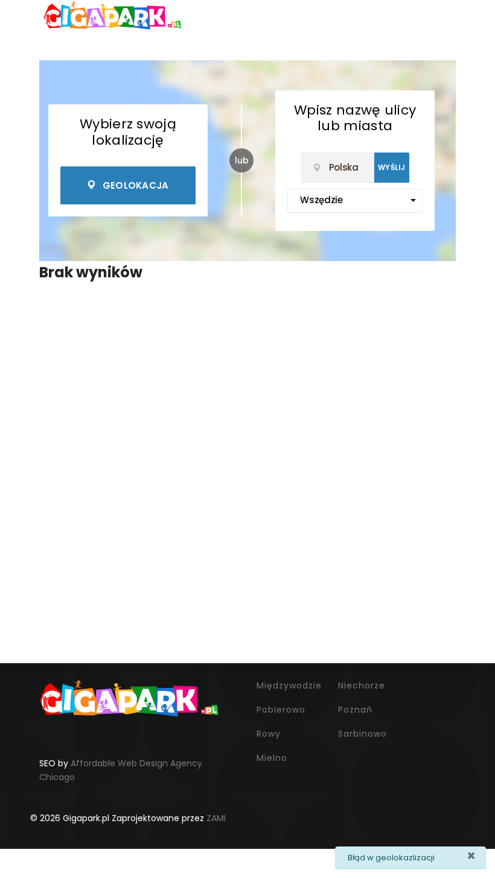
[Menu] (23, 15)
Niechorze (361, 685)
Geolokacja (136, 185)
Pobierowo (281, 710)
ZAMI (216, 818)
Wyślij (392, 167)
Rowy (269, 734)
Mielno (272, 758)
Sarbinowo (362, 734)
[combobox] (337, 168)
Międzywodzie (289, 685)
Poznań (355, 710)
